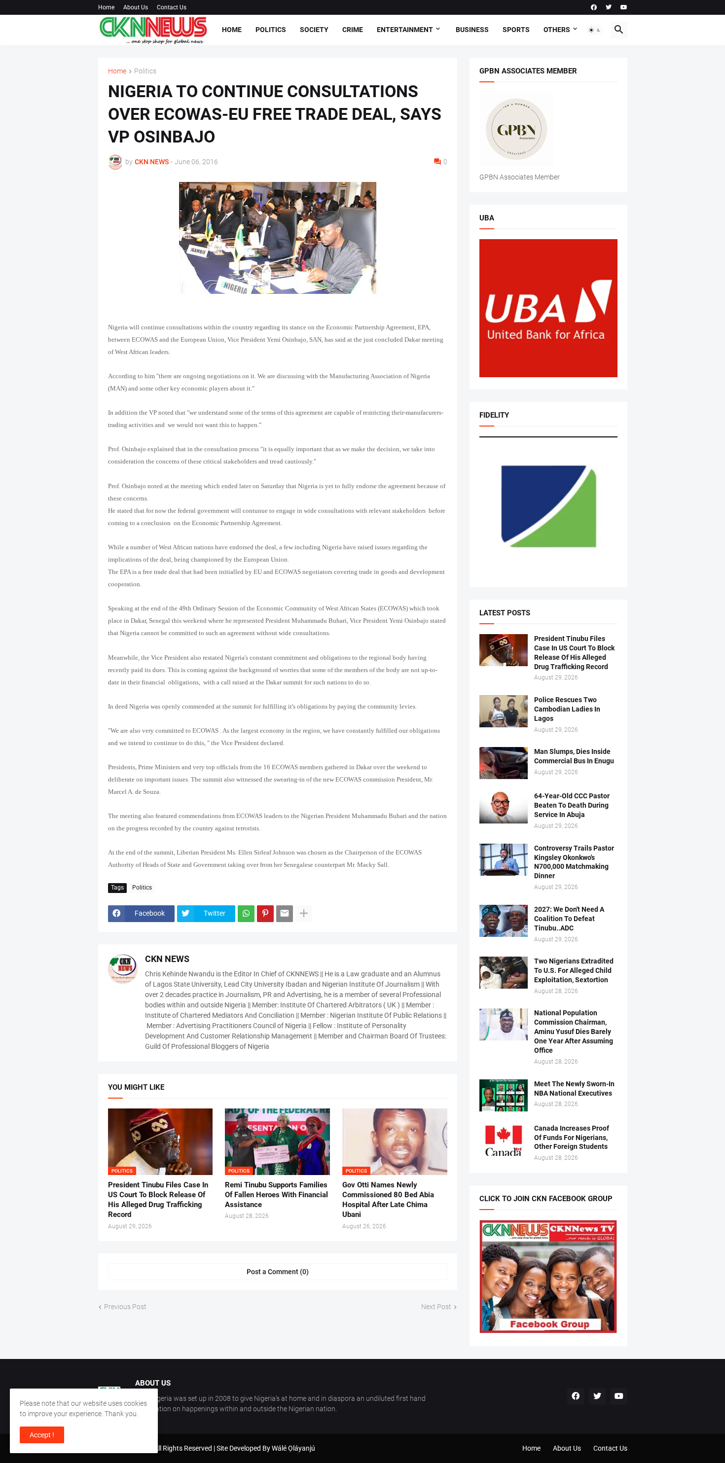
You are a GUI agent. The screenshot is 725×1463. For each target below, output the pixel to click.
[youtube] (623, 7)
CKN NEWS (167, 959)
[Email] (284, 913)
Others (557, 30)
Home (106, 7)
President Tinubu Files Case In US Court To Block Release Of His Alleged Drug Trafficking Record (158, 1199)
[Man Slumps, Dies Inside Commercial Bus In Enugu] (503, 763)
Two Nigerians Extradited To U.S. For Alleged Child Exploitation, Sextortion (574, 970)
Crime (352, 30)
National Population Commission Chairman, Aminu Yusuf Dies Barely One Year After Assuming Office (573, 1031)
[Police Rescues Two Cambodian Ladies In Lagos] (503, 711)
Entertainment (405, 30)
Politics (270, 30)
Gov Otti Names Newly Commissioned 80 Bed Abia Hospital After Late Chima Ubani (388, 1199)
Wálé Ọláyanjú (293, 1448)
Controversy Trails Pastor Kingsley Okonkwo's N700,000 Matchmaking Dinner (574, 862)
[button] (594, 30)
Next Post (436, 1307)
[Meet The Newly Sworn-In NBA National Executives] (503, 1095)
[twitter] (609, 7)
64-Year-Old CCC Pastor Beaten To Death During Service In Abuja (572, 805)
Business (472, 30)
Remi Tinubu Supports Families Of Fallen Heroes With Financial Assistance (276, 1195)
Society (314, 30)
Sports (516, 30)
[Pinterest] (265, 913)
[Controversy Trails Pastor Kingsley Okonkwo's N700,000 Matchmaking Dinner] (503, 860)
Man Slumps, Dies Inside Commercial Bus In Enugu (574, 756)
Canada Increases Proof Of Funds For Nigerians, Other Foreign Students (571, 1137)
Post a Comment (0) (278, 1272)
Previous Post (125, 1307)
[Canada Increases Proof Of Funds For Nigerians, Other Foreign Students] (503, 1140)
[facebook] (594, 7)
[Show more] (303, 913)
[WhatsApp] (246, 913)
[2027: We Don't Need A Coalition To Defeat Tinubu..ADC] (503, 921)
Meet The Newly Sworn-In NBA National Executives (574, 1088)
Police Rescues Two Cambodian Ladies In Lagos (567, 709)
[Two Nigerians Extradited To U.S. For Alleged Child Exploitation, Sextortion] (503, 973)
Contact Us (171, 7)
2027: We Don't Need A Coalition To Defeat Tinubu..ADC (569, 918)
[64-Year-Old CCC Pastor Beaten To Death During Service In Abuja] (503, 807)
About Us (135, 7)
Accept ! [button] (42, 1435)
